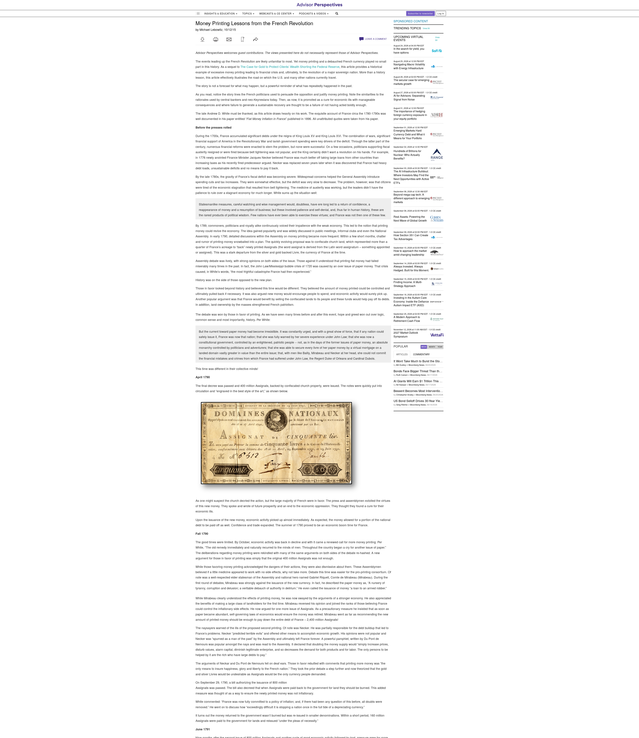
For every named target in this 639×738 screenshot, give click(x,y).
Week (423, 347)
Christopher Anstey (405, 394)
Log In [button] (440, 13)
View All (426, 28)
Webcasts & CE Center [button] (275, 13)
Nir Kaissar (401, 384)
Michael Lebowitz (211, 29)
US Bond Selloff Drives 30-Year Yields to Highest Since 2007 (434, 401)
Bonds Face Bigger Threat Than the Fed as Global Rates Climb (436, 371)
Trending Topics (407, 28)
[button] (202, 39)
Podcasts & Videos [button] (313, 13)
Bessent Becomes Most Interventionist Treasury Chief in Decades (437, 391)
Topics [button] (247, 13)
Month (432, 347)
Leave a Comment (375, 38)
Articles (402, 354)
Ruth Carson (402, 374)
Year (440, 347)
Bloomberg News (416, 364)
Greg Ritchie (402, 404)
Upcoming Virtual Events (408, 38)
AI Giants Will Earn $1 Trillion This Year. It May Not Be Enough (435, 381)
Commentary (421, 354)
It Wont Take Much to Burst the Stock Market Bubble (428, 361)
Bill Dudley (401, 364)
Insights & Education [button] (220, 13)
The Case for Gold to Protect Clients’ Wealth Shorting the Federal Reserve (289, 66)
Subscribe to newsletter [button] (420, 13)
